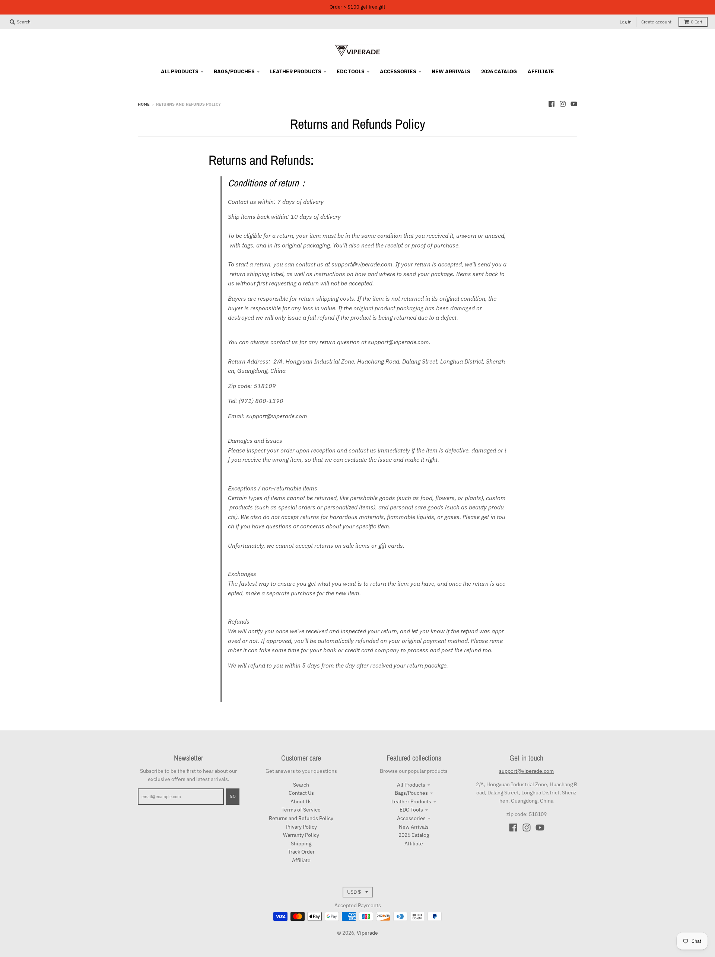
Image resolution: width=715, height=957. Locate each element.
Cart (696, 22)
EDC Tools (411, 809)
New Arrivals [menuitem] (451, 71)
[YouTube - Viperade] (574, 103)
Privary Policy (301, 826)
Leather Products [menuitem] (295, 71)
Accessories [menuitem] (398, 71)
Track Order (301, 851)
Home (144, 104)
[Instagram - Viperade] (562, 103)
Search (301, 784)
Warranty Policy (301, 835)
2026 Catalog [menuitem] (499, 71)
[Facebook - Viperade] (551, 103)
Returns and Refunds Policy (301, 818)
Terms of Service (301, 809)
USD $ (354, 892)
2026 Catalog (413, 835)
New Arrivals (414, 826)
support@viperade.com (526, 771)
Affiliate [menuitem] (541, 71)
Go (233, 796)
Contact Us (301, 793)
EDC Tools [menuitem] (351, 71)
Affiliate (301, 860)
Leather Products (411, 801)
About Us (301, 801)
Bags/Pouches (411, 793)
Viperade (367, 932)
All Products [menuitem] (179, 71)
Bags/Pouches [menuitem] (234, 71)
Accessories (411, 818)
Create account (656, 22)
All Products (411, 784)
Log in (626, 22)
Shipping (301, 843)
